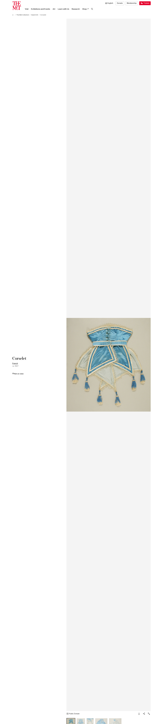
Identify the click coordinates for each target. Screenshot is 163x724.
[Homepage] (16, 5)
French (15, 363)
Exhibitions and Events (40, 9)
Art (54, 9)
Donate (120, 3)
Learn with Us (63, 9)
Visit (26, 9)
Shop (84, 9)
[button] (108, 365)
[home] (13, 15)
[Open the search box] (92, 9)
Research (76, 9)
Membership (132, 3)
